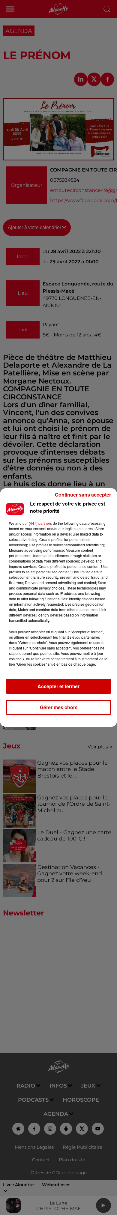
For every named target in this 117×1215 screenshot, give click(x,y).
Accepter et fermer (59, 686)
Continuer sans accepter (83, 494)
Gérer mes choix (58, 707)
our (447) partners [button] (37, 523)
